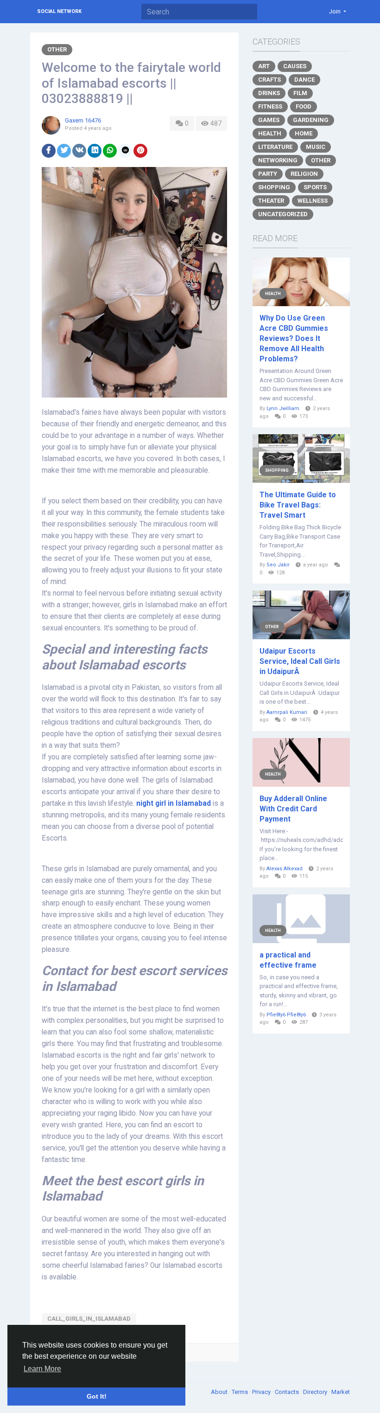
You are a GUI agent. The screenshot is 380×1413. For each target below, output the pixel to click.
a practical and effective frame (288, 960)
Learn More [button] (42, 1369)
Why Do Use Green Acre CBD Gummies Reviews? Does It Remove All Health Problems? (294, 338)
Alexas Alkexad (284, 869)
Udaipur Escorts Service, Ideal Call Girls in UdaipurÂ (300, 661)
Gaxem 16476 (83, 120)
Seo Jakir (278, 565)
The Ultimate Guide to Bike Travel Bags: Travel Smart (298, 505)
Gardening (311, 119)
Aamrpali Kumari (286, 712)
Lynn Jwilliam (282, 408)
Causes (294, 66)
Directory (316, 1391)
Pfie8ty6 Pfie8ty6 (286, 1015)
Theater (271, 200)
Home (303, 133)
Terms (240, 1391)
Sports (315, 187)
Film (300, 93)
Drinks (269, 93)
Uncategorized (283, 214)
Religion (304, 173)
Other (57, 49)
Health (269, 133)
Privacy (262, 1391)
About (220, 1391)
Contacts (287, 1391)
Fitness (270, 106)
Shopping (274, 187)
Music (315, 146)
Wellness (313, 200)
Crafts (269, 79)
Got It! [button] (97, 1396)
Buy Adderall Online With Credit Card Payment (293, 808)
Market (340, 1391)
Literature (275, 146)
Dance (304, 79)
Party (267, 173)
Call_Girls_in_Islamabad (89, 1318)
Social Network (59, 11)
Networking (278, 160)
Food (303, 106)
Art (264, 66)
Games (268, 119)
